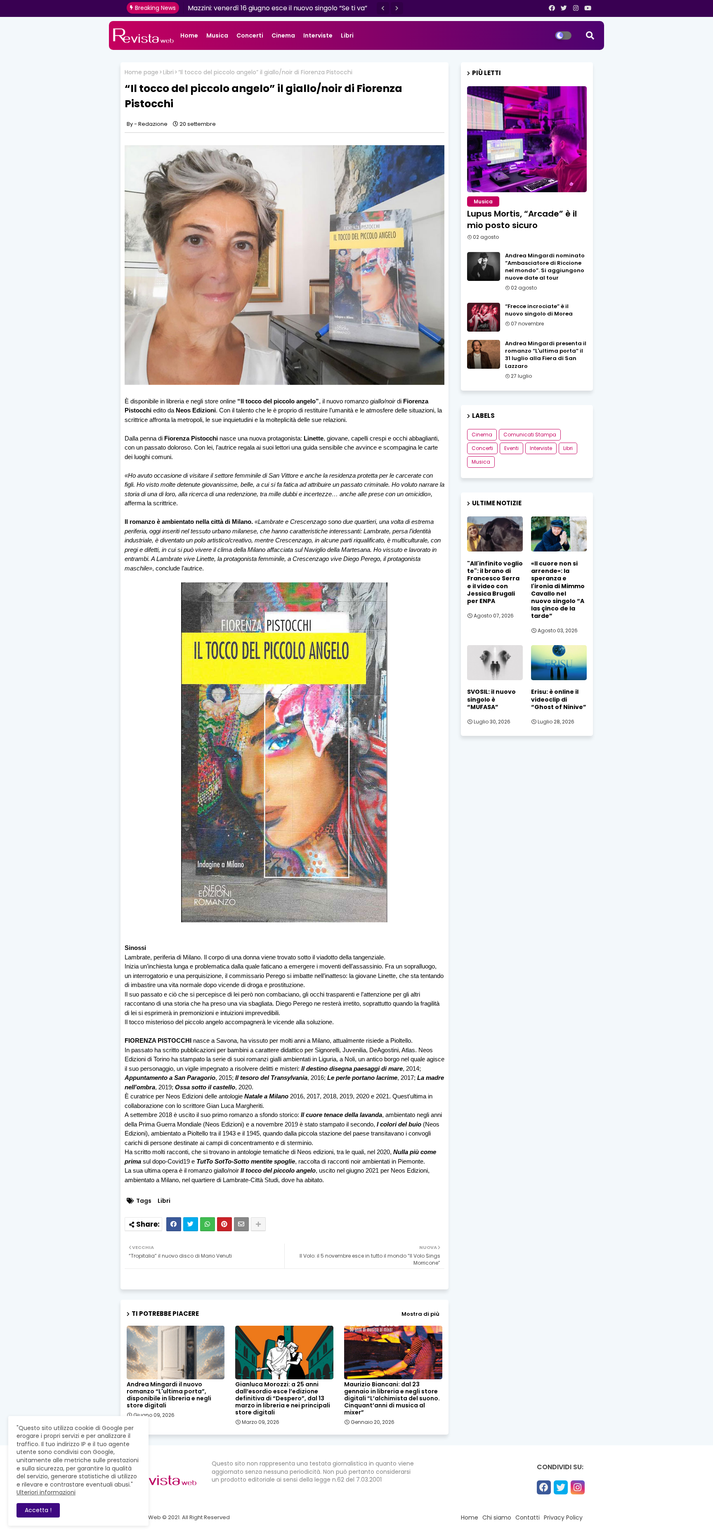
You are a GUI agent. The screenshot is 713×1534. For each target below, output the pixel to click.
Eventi (511, 448)
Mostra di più (420, 1314)
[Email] (241, 1224)
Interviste (318, 35)
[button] (383, 8)
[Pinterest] (224, 1224)
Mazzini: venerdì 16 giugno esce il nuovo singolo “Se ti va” (277, 8)
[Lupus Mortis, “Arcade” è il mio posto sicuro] (527, 139)
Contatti (527, 1517)
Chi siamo (496, 1517)
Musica (217, 35)
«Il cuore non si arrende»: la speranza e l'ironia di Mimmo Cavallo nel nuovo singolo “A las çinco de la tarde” (558, 590)
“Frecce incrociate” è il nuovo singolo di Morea (539, 310)
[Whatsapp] (207, 1224)
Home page (141, 72)
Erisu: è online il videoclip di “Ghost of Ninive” (558, 699)
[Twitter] (190, 1224)
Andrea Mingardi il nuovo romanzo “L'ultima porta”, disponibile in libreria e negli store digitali (169, 1395)
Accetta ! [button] (38, 1510)
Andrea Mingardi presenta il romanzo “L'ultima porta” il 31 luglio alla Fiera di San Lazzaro (545, 355)
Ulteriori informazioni (46, 1492)
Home (189, 35)
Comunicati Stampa (529, 434)
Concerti (249, 35)
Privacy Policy (563, 1517)
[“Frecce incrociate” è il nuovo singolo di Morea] (483, 317)
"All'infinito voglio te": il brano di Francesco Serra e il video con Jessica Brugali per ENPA (495, 582)
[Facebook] (173, 1224)
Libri (347, 35)
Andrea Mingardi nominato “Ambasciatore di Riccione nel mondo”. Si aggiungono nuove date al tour (545, 267)
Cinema (283, 35)
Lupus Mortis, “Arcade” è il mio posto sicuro (522, 219)
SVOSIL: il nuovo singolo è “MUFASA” (491, 699)
